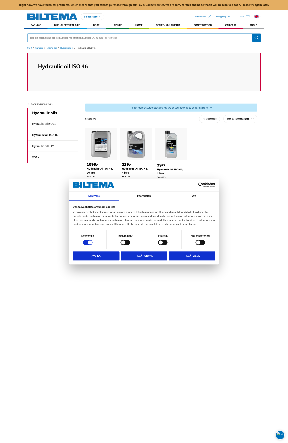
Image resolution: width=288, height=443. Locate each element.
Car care (230, 25)
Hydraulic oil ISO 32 (44, 124)
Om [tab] (194, 196)
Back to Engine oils (41, 104)
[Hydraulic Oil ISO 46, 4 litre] (136, 144)
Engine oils (51, 47)
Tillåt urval (144, 255)
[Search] (256, 38)
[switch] (125, 242)
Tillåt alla (192, 255)
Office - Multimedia (168, 25)
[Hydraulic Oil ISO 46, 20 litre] (101, 144)
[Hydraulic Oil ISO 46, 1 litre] (171, 144)
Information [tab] (144, 196)
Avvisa (96, 255)
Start (29, 47)
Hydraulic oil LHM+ (44, 146)
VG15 (35, 157)
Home (138, 25)
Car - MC (36, 25)
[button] (257, 17)
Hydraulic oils (67, 47)
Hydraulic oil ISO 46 (45, 135)
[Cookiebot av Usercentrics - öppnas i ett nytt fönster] (200, 184)
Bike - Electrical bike (67, 25)
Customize (211, 119)
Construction (203, 25)
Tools (253, 25)
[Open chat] (280, 435)
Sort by (238, 119)
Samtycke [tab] (94, 196)
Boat (96, 25)
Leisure (117, 25)
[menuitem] (36, 25)
